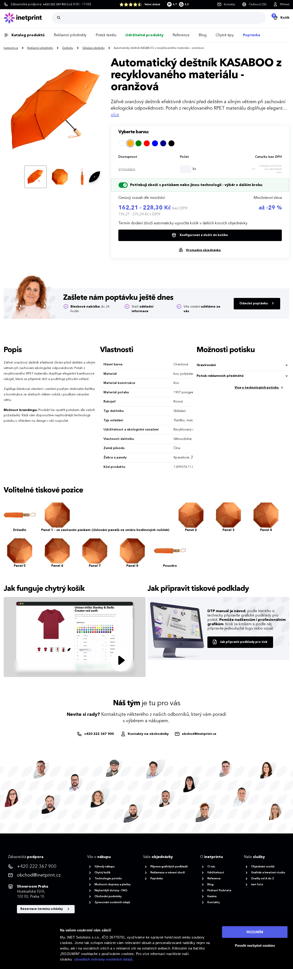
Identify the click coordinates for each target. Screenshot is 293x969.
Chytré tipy (225, 35)
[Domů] (28, 18)
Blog (202, 35)
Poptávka (251, 35)
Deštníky (67, 48)
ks (194, 169)
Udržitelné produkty (144, 35)
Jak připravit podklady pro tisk (243, 642)
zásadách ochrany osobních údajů (103, 959)
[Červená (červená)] (146, 143)
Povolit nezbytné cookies (255, 945)
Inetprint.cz (11, 48)
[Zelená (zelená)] (138, 143)
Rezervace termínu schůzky (41, 909)
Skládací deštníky (93, 48)
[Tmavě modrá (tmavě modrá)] (163, 143)
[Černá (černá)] (171, 143)
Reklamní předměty (70, 35)
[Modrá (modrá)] (155, 143)
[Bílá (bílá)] (122, 143)
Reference (181, 35)
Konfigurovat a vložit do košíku (203, 235)
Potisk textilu (106, 35)
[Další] (94, 176)
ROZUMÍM (255, 932)
